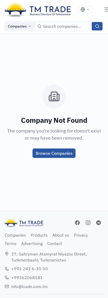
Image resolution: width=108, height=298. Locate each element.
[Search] (97, 26)
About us (60, 235)
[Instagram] (88, 222)
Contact (54, 243)
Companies (17, 26)
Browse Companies (54, 153)
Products (39, 235)
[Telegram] (98, 222)
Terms (11, 243)
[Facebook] (77, 222)
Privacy (81, 235)
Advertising (31, 243)
